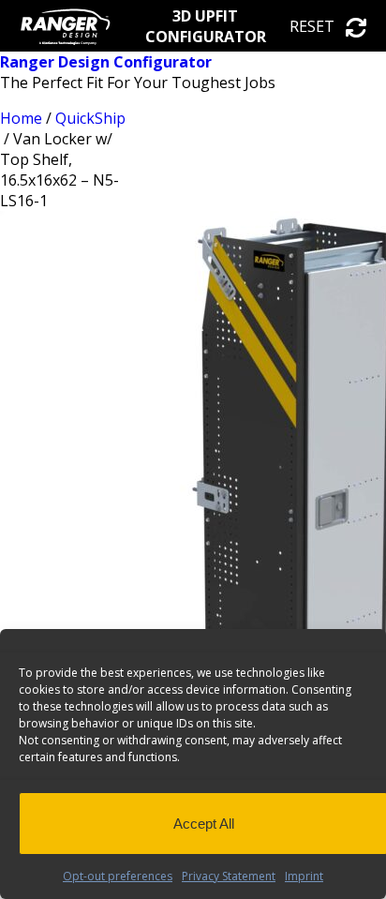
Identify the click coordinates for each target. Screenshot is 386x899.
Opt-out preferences (117, 876)
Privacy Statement (228, 876)
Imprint (304, 876)
